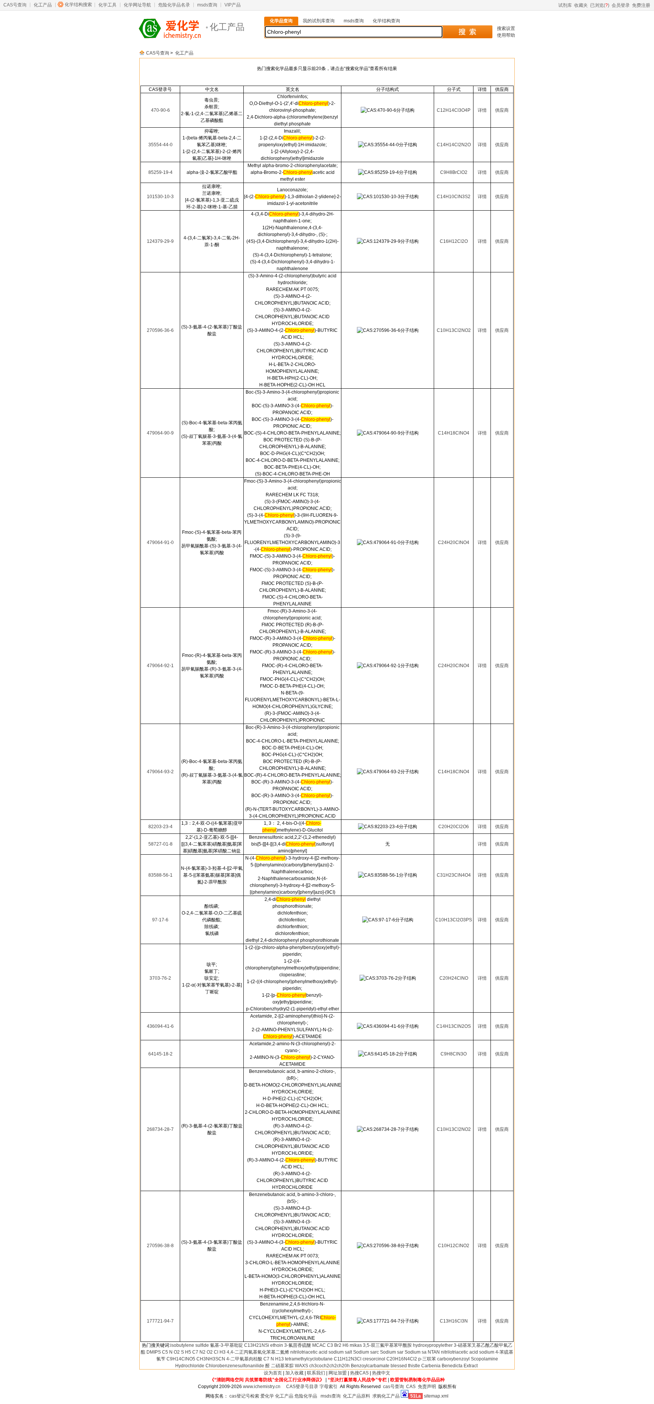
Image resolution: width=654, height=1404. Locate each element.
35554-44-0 (160, 144)
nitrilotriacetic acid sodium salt (321, 1352)
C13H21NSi (256, 1345)
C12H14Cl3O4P (453, 110)
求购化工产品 (386, 1396)
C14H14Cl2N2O (454, 144)
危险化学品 (305, 1396)
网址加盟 (338, 1373)
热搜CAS (359, 1373)
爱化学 (267, 1396)
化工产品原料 (356, 1396)
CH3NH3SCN (210, 1359)
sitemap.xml (436, 1396)
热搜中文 (381, 1373)
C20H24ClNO (453, 978)
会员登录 (621, 5)
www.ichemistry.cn (261, 1386)
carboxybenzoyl (453, 1359)
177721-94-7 (160, 1321)
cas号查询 (393, 1386)
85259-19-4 (160, 172)
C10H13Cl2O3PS (453, 919)
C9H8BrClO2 (453, 172)
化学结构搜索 (78, 4)
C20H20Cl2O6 (453, 826)
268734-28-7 (160, 1129)
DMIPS (153, 1352)
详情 (482, 110)
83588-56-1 (160, 875)
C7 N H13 (273, 1359)
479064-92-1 (160, 665)
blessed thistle (405, 1365)
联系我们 (316, 1373)
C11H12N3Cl (347, 1359)
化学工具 (107, 5)
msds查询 (207, 5)
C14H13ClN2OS (453, 1026)
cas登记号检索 (244, 1396)
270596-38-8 (160, 1245)
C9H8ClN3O (454, 1054)
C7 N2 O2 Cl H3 (209, 1352)
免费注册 (641, 5)
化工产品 (43, 5)
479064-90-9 (160, 433)
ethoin (276, 1345)
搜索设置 (506, 28)
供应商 (502, 110)
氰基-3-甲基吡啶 (226, 1345)
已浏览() (599, 5)
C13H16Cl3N (454, 1321)
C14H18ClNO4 (453, 433)
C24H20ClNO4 (453, 542)
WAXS (301, 1365)
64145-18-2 (160, 1054)
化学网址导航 (137, 5)
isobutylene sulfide (189, 1345)
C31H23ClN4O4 (454, 875)
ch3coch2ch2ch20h (329, 1365)
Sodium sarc (366, 1352)
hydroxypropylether (433, 1345)
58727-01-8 (160, 844)
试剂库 (565, 5)
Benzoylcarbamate (370, 1365)
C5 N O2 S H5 (176, 1352)
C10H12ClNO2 (453, 1245)
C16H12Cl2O (454, 241)
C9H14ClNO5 (181, 1359)
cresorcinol (374, 1359)
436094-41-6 (160, 1026)
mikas (356, 1345)
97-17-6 (160, 919)
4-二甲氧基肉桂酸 (244, 1359)
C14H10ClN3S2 (453, 196)
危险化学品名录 (174, 5)
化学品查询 (281, 20)
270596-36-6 (160, 330)
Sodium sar (391, 1352)
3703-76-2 (160, 978)
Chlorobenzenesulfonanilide (235, 1365)
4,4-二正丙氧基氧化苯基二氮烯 (258, 1352)
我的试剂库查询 (319, 20)
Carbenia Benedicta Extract (449, 1365)
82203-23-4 (160, 826)
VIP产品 (232, 5)
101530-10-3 (160, 196)
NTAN (434, 1352)
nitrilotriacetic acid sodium (467, 1352)
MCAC (319, 1345)
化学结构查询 (386, 20)
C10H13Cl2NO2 (454, 330)
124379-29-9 (160, 241)
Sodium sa (416, 1352)
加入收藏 (294, 1373)
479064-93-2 (160, 771)
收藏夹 (581, 5)
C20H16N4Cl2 (401, 1359)
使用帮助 (506, 35)
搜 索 (467, 31)
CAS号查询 (14, 5)
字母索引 (328, 1386)
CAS (411, 1386)
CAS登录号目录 (302, 1386)
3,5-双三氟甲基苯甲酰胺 (387, 1345)
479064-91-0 (160, 542)
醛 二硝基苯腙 (279, 1365)
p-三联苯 (427, 1359)
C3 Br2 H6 (338, 1345)
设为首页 (273, 1373)
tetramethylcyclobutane (309, 1359)
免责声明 (427, 1386)
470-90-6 (160, 110)
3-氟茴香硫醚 (297, 1345)
